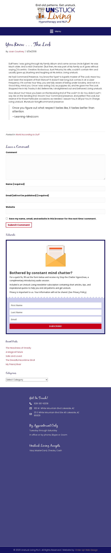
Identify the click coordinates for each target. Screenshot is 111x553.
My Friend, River (13, 364)
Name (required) (15, 184)
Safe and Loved (14, 356)
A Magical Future (14, 352)
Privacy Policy (79, 292)
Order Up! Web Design (86, 550)
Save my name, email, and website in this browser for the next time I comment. (52, 218)
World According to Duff (27, 134)
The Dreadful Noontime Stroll (20, 360)
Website (10, 207)
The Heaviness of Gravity (18, 347)
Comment (11, 152)
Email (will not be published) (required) (27, 195)
